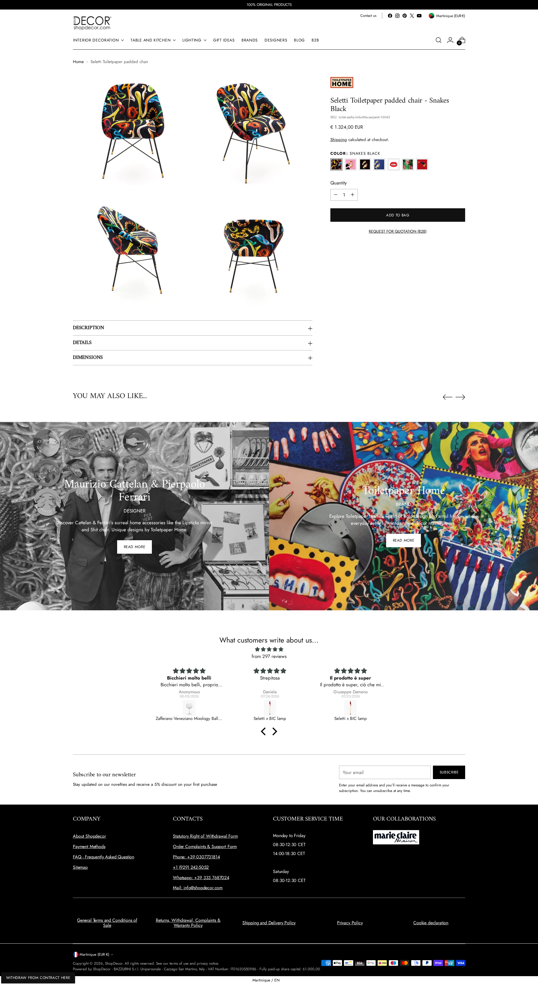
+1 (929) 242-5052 (191, 867)
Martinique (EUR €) (94, 954)
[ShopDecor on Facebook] (390, 15)
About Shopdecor (89, 836)
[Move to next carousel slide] (460, 397)
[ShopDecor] (92, 23)
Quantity (338, 182)
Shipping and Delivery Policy (269, 923)
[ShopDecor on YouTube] (419, 15)
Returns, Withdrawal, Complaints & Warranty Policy (188, 922)
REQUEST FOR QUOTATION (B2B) (397, 231)
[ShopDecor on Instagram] (397, 15)
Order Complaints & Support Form (205, 846)
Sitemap (80, 867)
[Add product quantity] (352, 194)
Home (78, 62)
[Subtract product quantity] (336, 194)
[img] (269, 649)
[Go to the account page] (450, 40)
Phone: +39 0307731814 (196, 857)
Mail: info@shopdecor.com (197, 887)
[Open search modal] (438, 40)
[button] (265, 731)
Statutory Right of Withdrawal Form (205, 836)
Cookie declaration (430, 923)
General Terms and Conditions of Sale (107, 922)
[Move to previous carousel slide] (447, 397)
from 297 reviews (269, 656)
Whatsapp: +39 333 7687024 (201, 877)
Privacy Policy (350, 923)
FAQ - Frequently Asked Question (103, 857)
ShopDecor (113, 963)
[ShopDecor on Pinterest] (404, 15)
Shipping (338, 139)
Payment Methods (89, 846)
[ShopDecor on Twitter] (411, 15)
